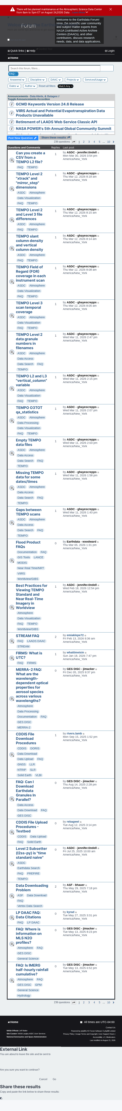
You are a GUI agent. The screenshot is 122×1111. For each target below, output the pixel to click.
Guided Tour (45, 49)
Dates (13, 86)
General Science (28, 958)
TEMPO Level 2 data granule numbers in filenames (29, 341)
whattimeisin (75, 652)
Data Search (25, 364)
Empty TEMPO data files (28, 442)
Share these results (54, 137)
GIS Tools (23, 557)
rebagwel (73, 821)
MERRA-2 (23, 727)
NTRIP (21, 769)
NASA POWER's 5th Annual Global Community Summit (63, 128)
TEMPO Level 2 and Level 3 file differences (29, 214)
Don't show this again (18, 40)
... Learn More (77, 12)
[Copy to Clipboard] (1, 1098)
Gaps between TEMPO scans (28, 512)
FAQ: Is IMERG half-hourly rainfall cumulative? (32, 969)
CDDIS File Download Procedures (26, 738)
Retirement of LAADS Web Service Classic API (56, 122)
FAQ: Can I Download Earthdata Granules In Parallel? (26, 791)
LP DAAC (33, 922)
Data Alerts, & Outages (43, 96)
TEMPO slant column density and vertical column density (29, 243)
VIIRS (21, 573)
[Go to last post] (99, 152)
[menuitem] (110, 51)
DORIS (34, 748)
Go (54, 1079)
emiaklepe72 (75, 635)
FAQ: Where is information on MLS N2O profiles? (29, 936)
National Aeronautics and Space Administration (27, 1037)
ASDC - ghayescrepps (82, 173)
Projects (72, 79)
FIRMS (31, 663)
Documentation (27, 552)
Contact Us (110, 1027)
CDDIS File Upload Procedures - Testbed (32, 826)
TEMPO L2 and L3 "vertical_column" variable (31, 380)
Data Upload (25, 759)
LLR (32, 764)
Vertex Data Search (29, 906)
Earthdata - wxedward (81, 541)
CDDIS (21, 748)
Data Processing (27, 422)
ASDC (21, 192)
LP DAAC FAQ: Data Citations (28, 914)
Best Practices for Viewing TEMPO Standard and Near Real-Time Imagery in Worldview (31, 596)
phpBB (83, 1031)
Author (29, 86)
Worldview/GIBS (27, 578)
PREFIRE (33, 873)
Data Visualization (28, 198)
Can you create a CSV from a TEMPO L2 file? (30, 157)
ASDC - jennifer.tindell (82, 152)
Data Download (27, 753)
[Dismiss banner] (110, 9)
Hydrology (23, 995)
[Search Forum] (111, 66)
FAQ (20, 167)
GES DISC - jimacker (81, 669)
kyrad (70, 912)
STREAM (23, 646)
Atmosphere (37, 192)
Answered (16, 79)
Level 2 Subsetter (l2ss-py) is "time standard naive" (31, 853)
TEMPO (32, 167)
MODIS (22, 562)
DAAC (54, 79)
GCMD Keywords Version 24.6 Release (50, 104)
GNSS (21, 764)
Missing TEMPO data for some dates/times (30, 477)
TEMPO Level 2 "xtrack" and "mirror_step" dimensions (29, 180)
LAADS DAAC (36, 641)
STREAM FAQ (27, 636)
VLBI (38, 775)
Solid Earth (24, 775)
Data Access (25, 358)
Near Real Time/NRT (30, 568)
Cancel (43, 1079)
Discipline (36, 79)
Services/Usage (94, 79)
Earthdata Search (28, 868)
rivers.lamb (74, 733)
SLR (33, 769)
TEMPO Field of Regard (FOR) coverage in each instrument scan (31, 274)
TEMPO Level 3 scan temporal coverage (29, 307)
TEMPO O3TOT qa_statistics (29, 409)
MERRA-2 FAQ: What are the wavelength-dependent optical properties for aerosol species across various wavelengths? (32, 685)
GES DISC (24, 722)
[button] (73, 142)
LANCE (38, 557)
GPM (38, 984)
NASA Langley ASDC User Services (31, 1034)
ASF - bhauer (76, 884)
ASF (20, 895)
